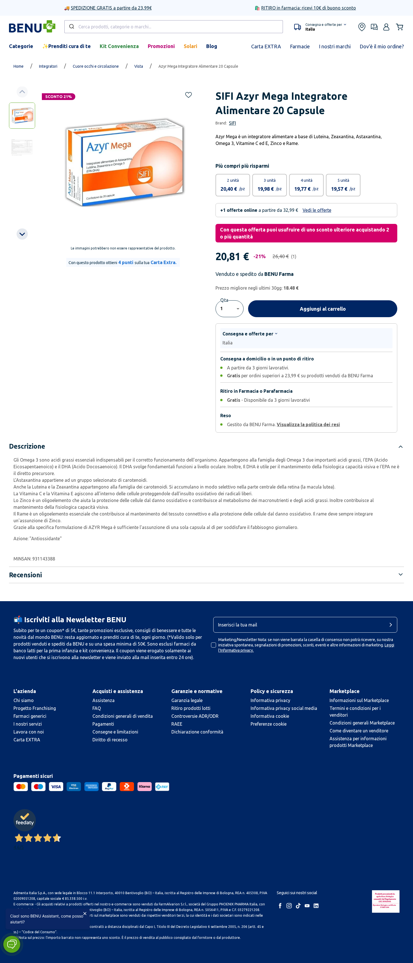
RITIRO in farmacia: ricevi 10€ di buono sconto (308, 7)
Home (18, 66)
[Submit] (71, 27)
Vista (138, 66)
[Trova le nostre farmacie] (361, 26)
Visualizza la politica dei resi (308, 424)
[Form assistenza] (374, 27)
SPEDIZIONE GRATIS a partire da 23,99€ (111, 7)
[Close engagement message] (85, 913)
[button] (320, 27)
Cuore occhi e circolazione (96, 66)
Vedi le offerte (317, 210)
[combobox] (173, 26)
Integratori (48, 66)
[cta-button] (392, 624)
